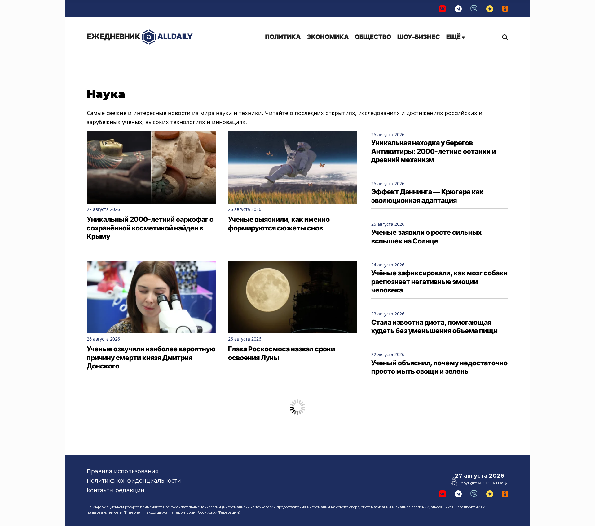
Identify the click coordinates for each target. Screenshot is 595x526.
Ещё (454, 37)
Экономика (328, 37)
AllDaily (140, 36)
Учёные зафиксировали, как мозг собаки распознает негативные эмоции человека (439, 281)
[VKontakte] (442, 8)
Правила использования (123, 471)
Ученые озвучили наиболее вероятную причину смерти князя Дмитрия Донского (151, 357)
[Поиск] (503, 37)
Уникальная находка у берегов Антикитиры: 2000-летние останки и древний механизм (433, 151)
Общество (373, 37)
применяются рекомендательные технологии (180, 507)
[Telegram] (458, 8)
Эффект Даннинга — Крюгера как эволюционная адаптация (427, 196)
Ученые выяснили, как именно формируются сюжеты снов (279, 223)
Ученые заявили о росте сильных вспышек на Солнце (426, 236)
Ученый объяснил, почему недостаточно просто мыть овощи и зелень (439, 367)
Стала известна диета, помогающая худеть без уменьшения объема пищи (434, 326)
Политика (283, 37)
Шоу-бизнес (418, 37)
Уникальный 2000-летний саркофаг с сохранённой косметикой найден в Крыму (150, 227)
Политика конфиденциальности (134, 480)
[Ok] (505, 8)
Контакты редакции (115, 490)
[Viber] (474, 8)
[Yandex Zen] (489, 8)
